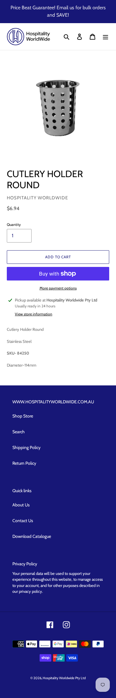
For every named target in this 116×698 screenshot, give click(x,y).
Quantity (14, 224)
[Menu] (105, 36)
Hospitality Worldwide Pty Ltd (64, 678)
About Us (21, 505)
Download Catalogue (31, 536)
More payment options (58, 288)
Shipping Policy (26, 447)
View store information (33, 314)
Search (18, 431)
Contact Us (22, 520)
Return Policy (24, 463)
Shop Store (22, 416)
